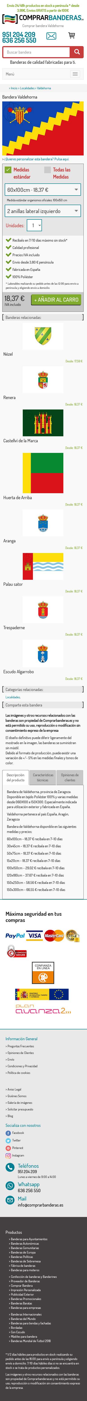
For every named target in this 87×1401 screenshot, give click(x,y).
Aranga (9, 540)
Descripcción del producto (16, 777)
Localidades (27, 88)
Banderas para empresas (26, 1308)
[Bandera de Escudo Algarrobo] (43, 653)
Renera (9, 397)
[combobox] (43, 189)
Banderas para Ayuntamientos (29, 1239)
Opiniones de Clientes (21, 1053)
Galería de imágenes (20, 1102)
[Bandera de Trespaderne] (43, 609)
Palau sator (13, 584)
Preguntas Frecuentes (21, 1046)
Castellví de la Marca (20, 440)
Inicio (14, 88)
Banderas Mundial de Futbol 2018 (31, 1341)
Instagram (17, 1155)
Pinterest (17, 1148)
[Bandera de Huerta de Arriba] (43, 473)
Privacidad (31, 1066)
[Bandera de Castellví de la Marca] (43, 422)
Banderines (50, 1277)
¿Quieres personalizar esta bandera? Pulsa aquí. (36, 159)
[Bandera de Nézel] (43, 336)
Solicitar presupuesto (20, 1109)
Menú (10, 74)
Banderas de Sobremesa (26, 1261)
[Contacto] (51, 36)
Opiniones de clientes (70, 777)
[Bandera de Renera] (43, 379)
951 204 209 (18, 34)
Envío (11, 1059)
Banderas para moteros (25, 1270)
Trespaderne (14, 627)
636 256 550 (19, 40)
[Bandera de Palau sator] (43, 566)
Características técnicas (43, 777)
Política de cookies (19, 1073)
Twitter (16, 1140)
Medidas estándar (22, 172)
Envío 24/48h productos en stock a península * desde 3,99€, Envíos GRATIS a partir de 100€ (43, 8)
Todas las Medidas (61, 172)
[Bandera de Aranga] (43, 523)
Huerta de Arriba (17, 497)
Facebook (17, 1133)
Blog (10, 1116)
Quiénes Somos (17, 1096)
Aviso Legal (14, 1089)
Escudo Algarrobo (18, 671)
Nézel (8, 354)
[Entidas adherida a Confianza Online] (43, 973)
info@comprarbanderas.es (40, 1205)
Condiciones (15, 1066)
